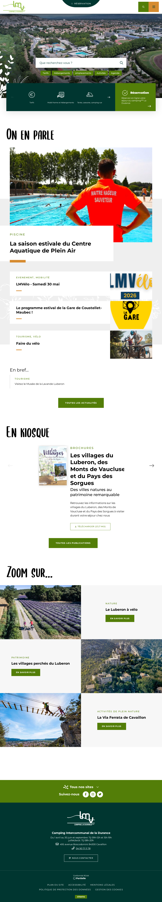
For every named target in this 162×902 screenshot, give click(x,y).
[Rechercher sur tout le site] (121, 63)
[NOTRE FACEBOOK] (86, 794)
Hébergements (62, 73)
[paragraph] (81, 194)
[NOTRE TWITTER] (100, 794)
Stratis (81, 897)
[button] (143, 7)
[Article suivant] (152, 465)
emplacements (83, 73)
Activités (101, 73)
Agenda (115, 73)
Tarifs (46, 73)
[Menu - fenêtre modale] (154, 7)
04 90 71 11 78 (83, 848)
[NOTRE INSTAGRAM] (93, 794)
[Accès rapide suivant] (109, 97)
